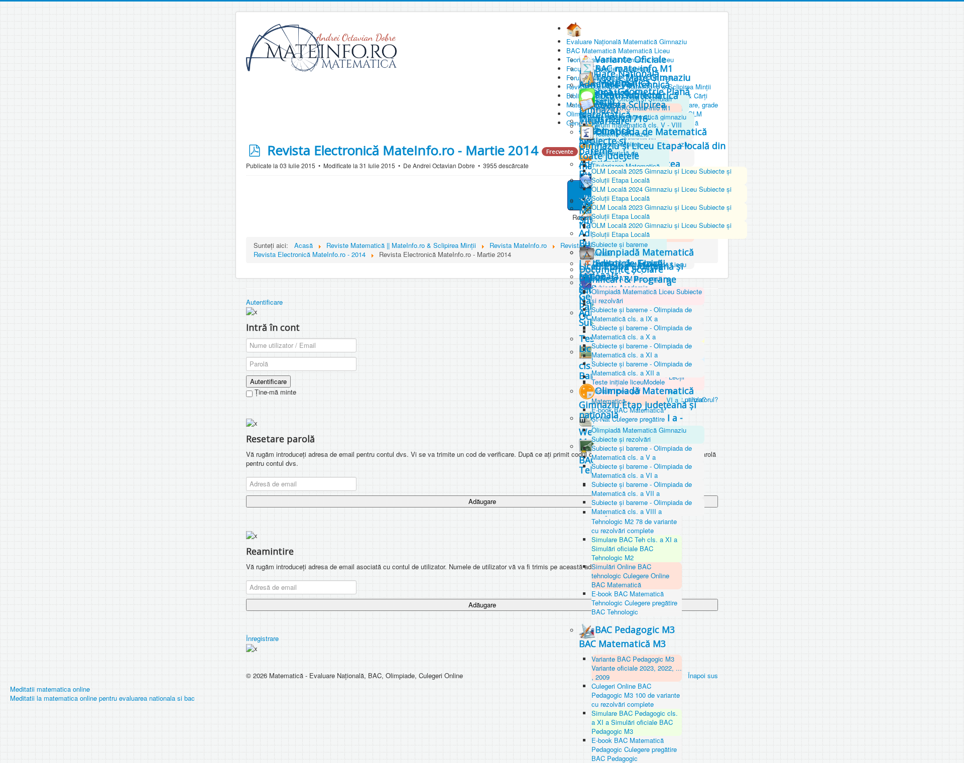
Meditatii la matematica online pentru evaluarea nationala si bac (102, 698)
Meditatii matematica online (50, 689)
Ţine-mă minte (274, 392)
